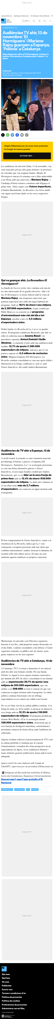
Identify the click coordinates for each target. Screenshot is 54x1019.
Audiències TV (7, 789)
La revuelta (19, 789)
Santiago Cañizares (21, 16)
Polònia (35, 789)
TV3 (28, 789)
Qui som (6, 974)
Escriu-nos (7, 990)
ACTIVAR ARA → (27, 156)
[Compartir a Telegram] (12, 135)
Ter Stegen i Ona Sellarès (40, 16)
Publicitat (6, 986)
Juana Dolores (6, 16)
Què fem (6, 978)
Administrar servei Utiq (13, 1009)
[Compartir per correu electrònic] (22, 135)
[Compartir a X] (3, 135)
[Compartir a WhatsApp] (7, 135)
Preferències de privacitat (14, 1005)
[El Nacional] (27, 969)
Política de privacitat (12, 997)
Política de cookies (11, 1001)
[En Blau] (3, 20)
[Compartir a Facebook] (17, 135)
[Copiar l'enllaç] (27, 135)
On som (5, 982)
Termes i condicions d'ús (14, 993)
